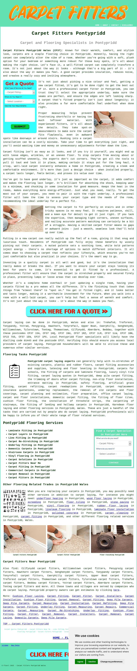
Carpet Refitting (104, 603)
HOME (97, 25)
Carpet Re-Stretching (63, 610)
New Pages (15, 645)
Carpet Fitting (57, 596)
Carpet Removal (69, 599)
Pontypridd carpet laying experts (51, 361)
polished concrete (65, 513)
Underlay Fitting (53, 607)
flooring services (41, 408)
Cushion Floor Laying (28, 596)
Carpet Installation (74, 603)
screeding (34, 502)
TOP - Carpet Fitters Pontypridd (26, 624)
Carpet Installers (108, 596)
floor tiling (75, 502)
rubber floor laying (112, 505)
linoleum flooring (57, 509)
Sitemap (5, 645)
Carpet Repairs (105, 607)
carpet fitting (31, 516)
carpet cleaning (116, 513)
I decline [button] (92, 661)
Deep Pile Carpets (119, 599)
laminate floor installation (114, 509)
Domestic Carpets (26, 618)
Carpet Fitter (82, 596)
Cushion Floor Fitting (39, 599)
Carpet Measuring (45, 603)
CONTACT (115, 25)
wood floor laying (99, 498)
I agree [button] (80, 661)
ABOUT (105, 25)
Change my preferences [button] (111, 661)
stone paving (120, 502)
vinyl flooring (58, 505)
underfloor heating (50, 498)
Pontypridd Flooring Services (33, 423)
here (116, 590)
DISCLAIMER (127, 25)
